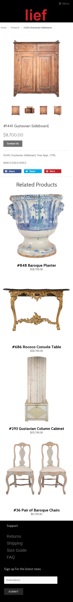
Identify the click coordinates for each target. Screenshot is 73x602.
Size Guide (17, 550)
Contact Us (13, 143)
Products (15, 27)
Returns (14, 536)
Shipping (15, 543)
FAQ (11, 557)
